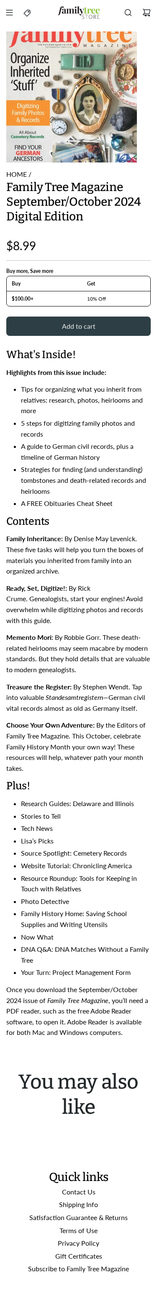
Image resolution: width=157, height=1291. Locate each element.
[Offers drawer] (27, 12)
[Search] (128, 12)
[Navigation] (9, 12)
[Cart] (146, 12)
